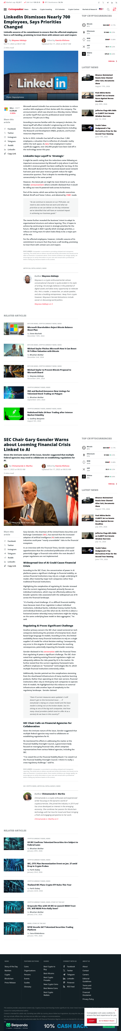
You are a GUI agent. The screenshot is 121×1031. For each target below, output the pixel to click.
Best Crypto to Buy (49, 967)
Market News (51, 409)
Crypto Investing (46, 9)
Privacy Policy (88, 999)
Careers (86, 974)
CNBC (68, 195)
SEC (44, 534)
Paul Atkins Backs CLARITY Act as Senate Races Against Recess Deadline (104, 97)
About (85, 966)
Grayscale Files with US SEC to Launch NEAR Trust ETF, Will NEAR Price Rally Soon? (51, 907)
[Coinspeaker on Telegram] (107, 2)
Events (26, 978)
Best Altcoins (49, 973)
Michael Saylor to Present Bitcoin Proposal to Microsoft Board (49, 371)
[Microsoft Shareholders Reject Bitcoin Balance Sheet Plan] (14, 329)
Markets (8, 970)
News (26, 9)
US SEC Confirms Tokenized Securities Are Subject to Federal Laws (52, 843)
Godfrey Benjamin (37, 418)
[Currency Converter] (114, 9)
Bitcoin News (32, 324)
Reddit (10, 145)
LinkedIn (11, 149)
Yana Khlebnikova (37, 933)
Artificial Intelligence (32, 268)
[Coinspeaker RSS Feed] (116, 2)
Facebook (12, 129)
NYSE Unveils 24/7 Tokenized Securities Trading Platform (50, 928)
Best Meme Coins (51, 988)
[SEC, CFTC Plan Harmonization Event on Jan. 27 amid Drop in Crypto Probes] (14, 866)
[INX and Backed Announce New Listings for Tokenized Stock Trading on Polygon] (14, 393)
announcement (37, 185)
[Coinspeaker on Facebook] (99, 2)
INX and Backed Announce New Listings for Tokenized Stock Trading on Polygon (48, 392)
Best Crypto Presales (48, 978)
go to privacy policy (106, 1021)
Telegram (12, 141)
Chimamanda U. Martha (22, 466)
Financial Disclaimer (87, 993)
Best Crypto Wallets (48, 993)
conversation (49, 651)
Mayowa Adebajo (19, 40)
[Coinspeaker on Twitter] (103, 2)
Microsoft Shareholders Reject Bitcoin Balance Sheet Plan (50, 328)
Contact (86, 970)
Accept (91, 1021)
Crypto (7, 974)
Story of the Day (57, 902)
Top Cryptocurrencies (97, 15)
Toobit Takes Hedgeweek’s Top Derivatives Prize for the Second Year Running (106, 129)
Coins (26, 966)
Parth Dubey (35, 870)
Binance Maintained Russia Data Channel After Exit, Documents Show (104, 79)
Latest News (90, 67)
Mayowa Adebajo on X (44, 304)
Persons (27, 974)
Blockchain (9, 978)
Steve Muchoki (36, 333)
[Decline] (115, 1010)
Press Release (10, 982)
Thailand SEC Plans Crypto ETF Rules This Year (49, 885)
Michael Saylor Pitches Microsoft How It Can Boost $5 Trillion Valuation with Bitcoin (51, 349)
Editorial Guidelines (87, 980)
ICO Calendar (60, 9)
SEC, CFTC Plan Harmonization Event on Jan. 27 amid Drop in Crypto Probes (52, 864)
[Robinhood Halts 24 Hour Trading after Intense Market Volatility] (14, 414)
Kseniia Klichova (62, 40)
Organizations (29, 970)
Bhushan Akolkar (37, 355)
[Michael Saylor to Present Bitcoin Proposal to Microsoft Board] (14, 372)
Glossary (27, 986)
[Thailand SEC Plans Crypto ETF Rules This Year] (14, 887)
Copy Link (11, 153)
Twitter (11, 133)
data (47, 144)
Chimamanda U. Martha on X (46, 819)
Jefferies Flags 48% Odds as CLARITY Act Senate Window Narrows (105, 113)
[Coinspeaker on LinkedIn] (112, 2)
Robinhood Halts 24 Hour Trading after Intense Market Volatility (50, 413)
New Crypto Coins (51, 984)
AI (53, 537)
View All (111, 61)
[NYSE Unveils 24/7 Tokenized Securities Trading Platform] (14, 929)
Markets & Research (89, 9)
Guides (34, 9)
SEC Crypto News (30, 786)
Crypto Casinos (73, 9)
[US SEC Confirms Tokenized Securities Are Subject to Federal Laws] (14, 844)
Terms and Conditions (87, 986)
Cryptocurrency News (48, 324)
